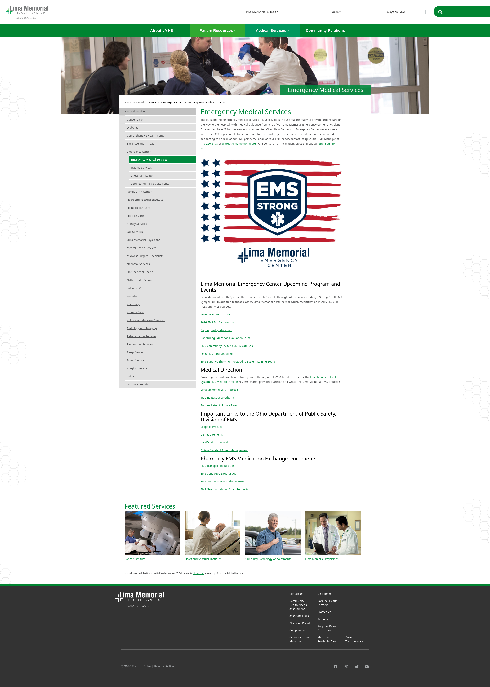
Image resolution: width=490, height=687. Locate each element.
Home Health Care (138, 207)
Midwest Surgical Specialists (145, 256)
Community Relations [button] (325, 31)
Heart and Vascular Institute (145, 199)
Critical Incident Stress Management (224, 450)
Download (198, 573)
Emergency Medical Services (207, 102)
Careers (336, 12)
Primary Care (135, 312)
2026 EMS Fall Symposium (217, 322)
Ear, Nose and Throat (140, 143)
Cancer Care (135, 119)
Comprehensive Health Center (146, 135)
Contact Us (296, 594)
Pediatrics (133, 296)
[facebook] (335, 666)
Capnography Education (216, 330)
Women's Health (137, 384)
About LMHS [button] (161, 31)
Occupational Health (140, 272)
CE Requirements (212, 434)
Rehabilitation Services (141, 336)
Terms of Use (141, 666)
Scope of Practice (211, 427)
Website (130, 102)
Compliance (297, 630)
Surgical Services (138, 368)
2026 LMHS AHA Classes (216, 314)
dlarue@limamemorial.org (239, 143)
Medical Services (148, 102)
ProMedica (324, 612)
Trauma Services (141, 167)
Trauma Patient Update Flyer (219, 405)
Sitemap (323, 619)
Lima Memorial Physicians (143, 240)
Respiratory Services (140, 344)
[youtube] (367, 666)
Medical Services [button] (270, 31)
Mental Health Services (141, 248)
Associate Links (299, 616)
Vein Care (133, 376)
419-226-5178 (209, 143)
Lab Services (135, 232)
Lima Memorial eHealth (261, 12)
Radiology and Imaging (142, 328)
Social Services (136, 360)
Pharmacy (133, 304)
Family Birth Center (139, 191)
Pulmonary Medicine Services (146, 320)
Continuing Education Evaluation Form (225, 338)
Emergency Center (174, 102)
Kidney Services (137, 224)
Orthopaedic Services (140, 280)
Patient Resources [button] (216, 31)
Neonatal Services (138, 264)
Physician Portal (299, 623)
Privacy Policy (164, 666)
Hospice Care (135, 216)
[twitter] (357, 666)
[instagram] (346, 666)
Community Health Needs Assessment (298, 605)
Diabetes (132, 127)
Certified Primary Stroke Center (151, 183)
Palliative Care (136, 288)
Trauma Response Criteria (217, 397)
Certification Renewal (214, 442)
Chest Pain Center (142, 175)
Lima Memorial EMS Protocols (219, 389)
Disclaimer (324, 594)
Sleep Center (135, 352)
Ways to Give (395, 12)
